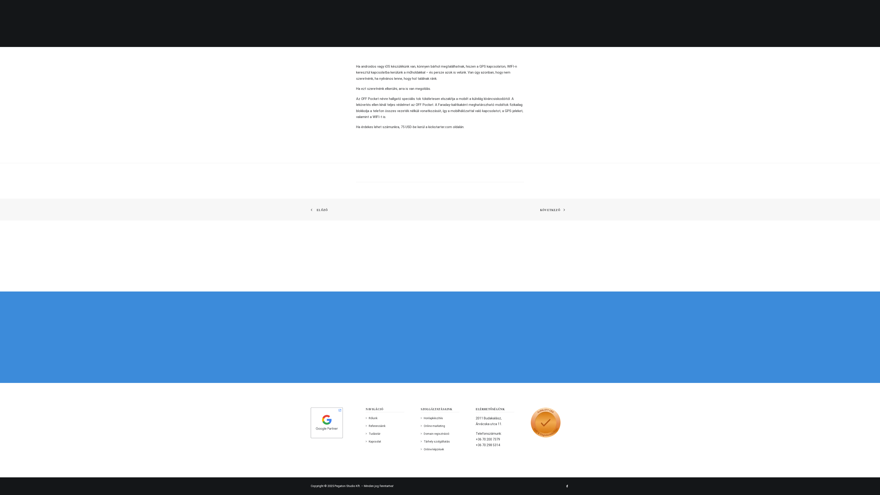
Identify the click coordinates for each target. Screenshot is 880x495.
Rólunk (652, 7)
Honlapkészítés (433, 418)
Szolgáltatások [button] (680, 7)
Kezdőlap (632, 7)
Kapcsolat (812, 7)
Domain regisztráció (436, 433)
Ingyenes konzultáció (849, 7)
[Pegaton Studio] (26, 7)
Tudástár (374, 433)
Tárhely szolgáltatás (437, 441)
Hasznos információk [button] (751, 7)
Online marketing (434, 426)
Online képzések (434, 449)
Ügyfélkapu (786, 7)
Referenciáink (713, 7)
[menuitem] (633, 8)
